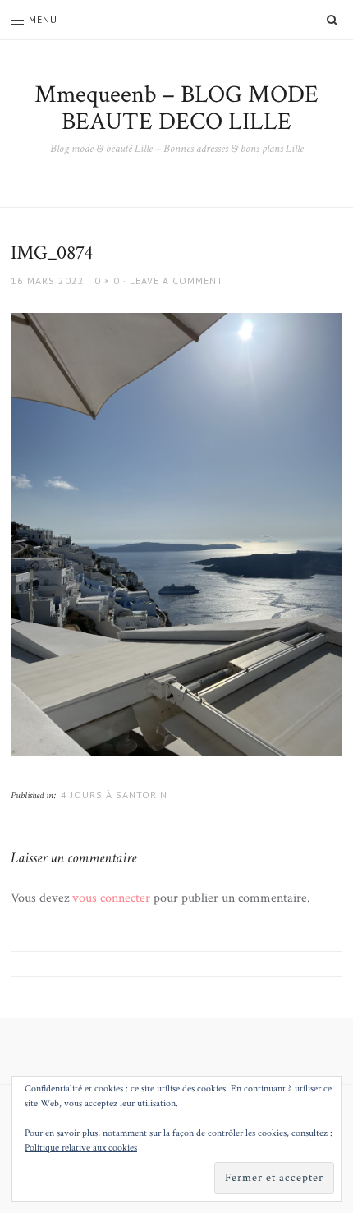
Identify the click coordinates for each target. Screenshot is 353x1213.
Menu (43, 19)
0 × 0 (107, 280)
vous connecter (111, 898)
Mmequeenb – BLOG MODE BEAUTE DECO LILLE (176, 108)
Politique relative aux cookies (81, 1148)
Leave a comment (176, 280)
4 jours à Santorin (114, 794)
